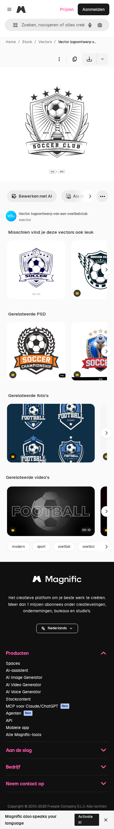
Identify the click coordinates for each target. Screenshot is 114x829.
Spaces (13, 663)
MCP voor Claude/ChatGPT (37, 706)
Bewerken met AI (35, 196)
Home (11, 42)
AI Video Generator (23, 684)
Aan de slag (19, 750)
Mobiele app (17, 727)
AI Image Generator (24, 677)
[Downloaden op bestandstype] (102, 59)
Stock (27, 42)
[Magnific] (57, 580)
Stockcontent (18, 699)
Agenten (18, 713)
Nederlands (57, 628)
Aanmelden (93, 9)
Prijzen (67, 9)
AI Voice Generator (23, 691)
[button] (57, 628)
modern (18, 546)
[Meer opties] (59, 59)
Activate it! (85, 819)
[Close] (106, 819)
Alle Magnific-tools (23, 734)
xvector (25, 220)
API (9, 720)
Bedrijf (13, 767)
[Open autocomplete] (13, 25)
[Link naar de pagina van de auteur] (11, 217)
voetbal (64, 546)
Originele (38, 78)
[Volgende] (90, 196)
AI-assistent (17, 670)
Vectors (45, 42)
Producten (17, 653)
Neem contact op (25, 783)
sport (41, 546)
